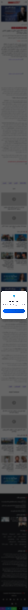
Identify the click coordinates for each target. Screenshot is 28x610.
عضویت (14, 311)
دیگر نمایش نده (14, 315)
